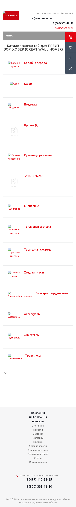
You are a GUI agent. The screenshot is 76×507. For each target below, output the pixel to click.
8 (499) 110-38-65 (42, 18)
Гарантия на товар (38, 454)
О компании (38, 425)
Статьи (38, 458)
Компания (38, 413)
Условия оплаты (38, 446)
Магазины (38, 438)
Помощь (38, 421)
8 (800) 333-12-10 (63, 23)
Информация (38, 417)
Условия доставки (38, 450)
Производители (38, 462)
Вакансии (38, 434)
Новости (38, 429)
